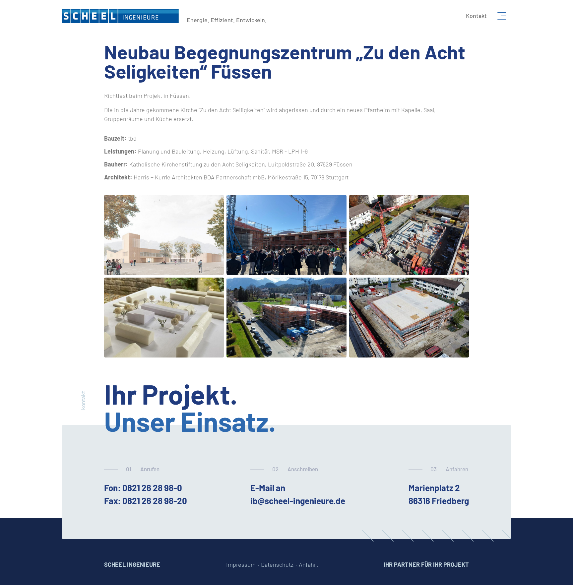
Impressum (241, 564)
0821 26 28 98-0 (152, 488)
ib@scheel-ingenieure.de (297, 500)
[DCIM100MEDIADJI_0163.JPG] (409, 318)
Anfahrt (308, 564)
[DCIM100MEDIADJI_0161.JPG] (286, 318)
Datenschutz (277, 564)
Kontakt (476, 15)
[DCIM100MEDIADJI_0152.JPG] (409, 235)
